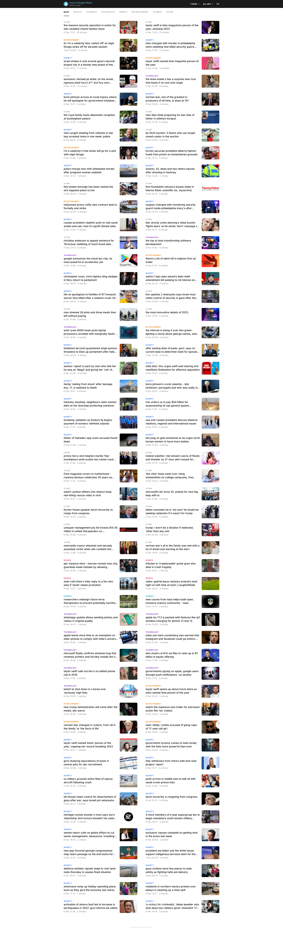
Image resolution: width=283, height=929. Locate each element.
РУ (218, 4)
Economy (91, 12)
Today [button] (193, 4)
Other (169, 12)
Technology (108, 12)
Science (157, 12)
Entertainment (140, 12)
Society (77, 12)
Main (66, 12)
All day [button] (207, 4)
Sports (123, 12)
